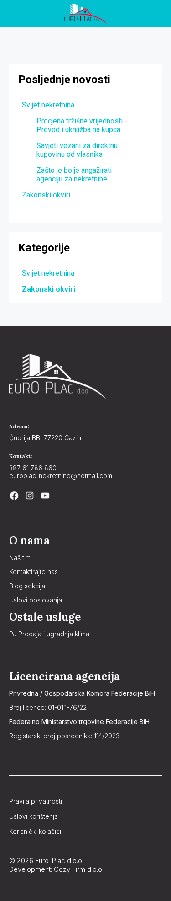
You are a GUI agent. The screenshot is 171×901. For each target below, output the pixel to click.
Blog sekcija (27, 586)
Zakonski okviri (48, 289)
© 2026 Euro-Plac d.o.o (45, 860)
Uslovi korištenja (33, 816)
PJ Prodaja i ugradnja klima (49, 634)
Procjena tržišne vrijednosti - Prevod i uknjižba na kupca (81, 125)
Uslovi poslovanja (35, 600)
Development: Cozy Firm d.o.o (55, 869)
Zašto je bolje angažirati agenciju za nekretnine (74, 174)
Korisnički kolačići (35, 831)
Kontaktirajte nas (33, 572)
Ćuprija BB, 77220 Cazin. (46, 438)
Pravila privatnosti (35, 801)
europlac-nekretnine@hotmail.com (60, 476)
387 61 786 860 (33, 468)
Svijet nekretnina (48, 273)
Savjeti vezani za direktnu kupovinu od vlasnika (77, 150)
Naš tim (20, 557)
